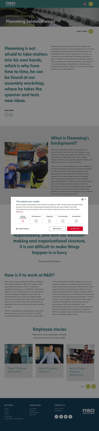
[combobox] (82, 199)
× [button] (85, 199)
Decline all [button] (57, 229)
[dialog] (49, 215)
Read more (19, 212)
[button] (22, 229)
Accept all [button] (75, 229)
